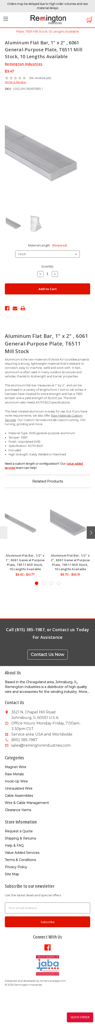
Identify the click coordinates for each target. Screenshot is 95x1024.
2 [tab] (44, 583)
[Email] (15, 308)
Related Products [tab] (47, 481)
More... (84, 692)
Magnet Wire (15, 767)
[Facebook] (7, 308)
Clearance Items (18, 810)
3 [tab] (51, 583)
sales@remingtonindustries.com (41, 745)
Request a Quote (19, 831)
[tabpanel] (25, 537)
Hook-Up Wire (16, 781)
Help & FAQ (14, 845)
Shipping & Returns (20, 838)
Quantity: (47, 266)
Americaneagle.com (53, 980)
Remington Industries (23, 63)
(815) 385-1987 (24, 740)
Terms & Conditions (20, 860)
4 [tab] (58, 583)
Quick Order (80, 1017)
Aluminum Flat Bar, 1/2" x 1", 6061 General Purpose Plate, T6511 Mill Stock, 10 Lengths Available (25, 562)
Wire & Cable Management (27, 803)
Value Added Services (22, 853)
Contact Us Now (47, 654)
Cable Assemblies (19, 796)
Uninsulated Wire (19, 788)
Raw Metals (14, 774)
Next (91, 532)
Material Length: (47, 245)
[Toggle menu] (5, 20)
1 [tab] (36, 583)
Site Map (12, 874)
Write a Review (15, 82)
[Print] (23, 308)
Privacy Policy (16, 867)
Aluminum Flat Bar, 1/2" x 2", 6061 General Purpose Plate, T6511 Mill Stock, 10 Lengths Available (70, 562)
